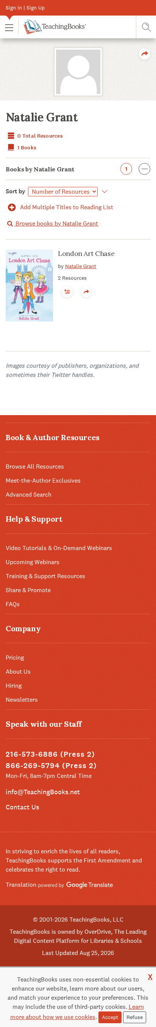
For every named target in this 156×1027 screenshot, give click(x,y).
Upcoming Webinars (32, 562)
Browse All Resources (35, 466)
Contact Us (22, 807)
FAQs (13, 604)
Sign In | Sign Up (25, 7)
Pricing (15, 658)
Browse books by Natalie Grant (56, 223)
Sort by (15, 191)
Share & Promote (28, 590)
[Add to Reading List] (67, 291)
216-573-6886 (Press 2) (50, 754)
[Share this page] (144, 54)
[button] (9, 27)
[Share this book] (86, 291)
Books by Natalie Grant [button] (66, 169)
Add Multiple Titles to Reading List (66, 207)
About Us (18, 672)
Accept (110, 1017)
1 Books (26, 147)
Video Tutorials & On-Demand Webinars (59, 548)
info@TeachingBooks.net (43, 791)
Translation (22, 885)
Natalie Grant (80, 266)
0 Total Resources (39, 136)
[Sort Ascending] (103, 191)
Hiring (14, 686)
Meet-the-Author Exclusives (43, 480)
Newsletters (22, 700)
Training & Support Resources (45, 576)
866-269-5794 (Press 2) (51, 765)
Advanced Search (28, 495)
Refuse (134, 1017)
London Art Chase (86, 253)
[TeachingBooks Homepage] (52, 26)
